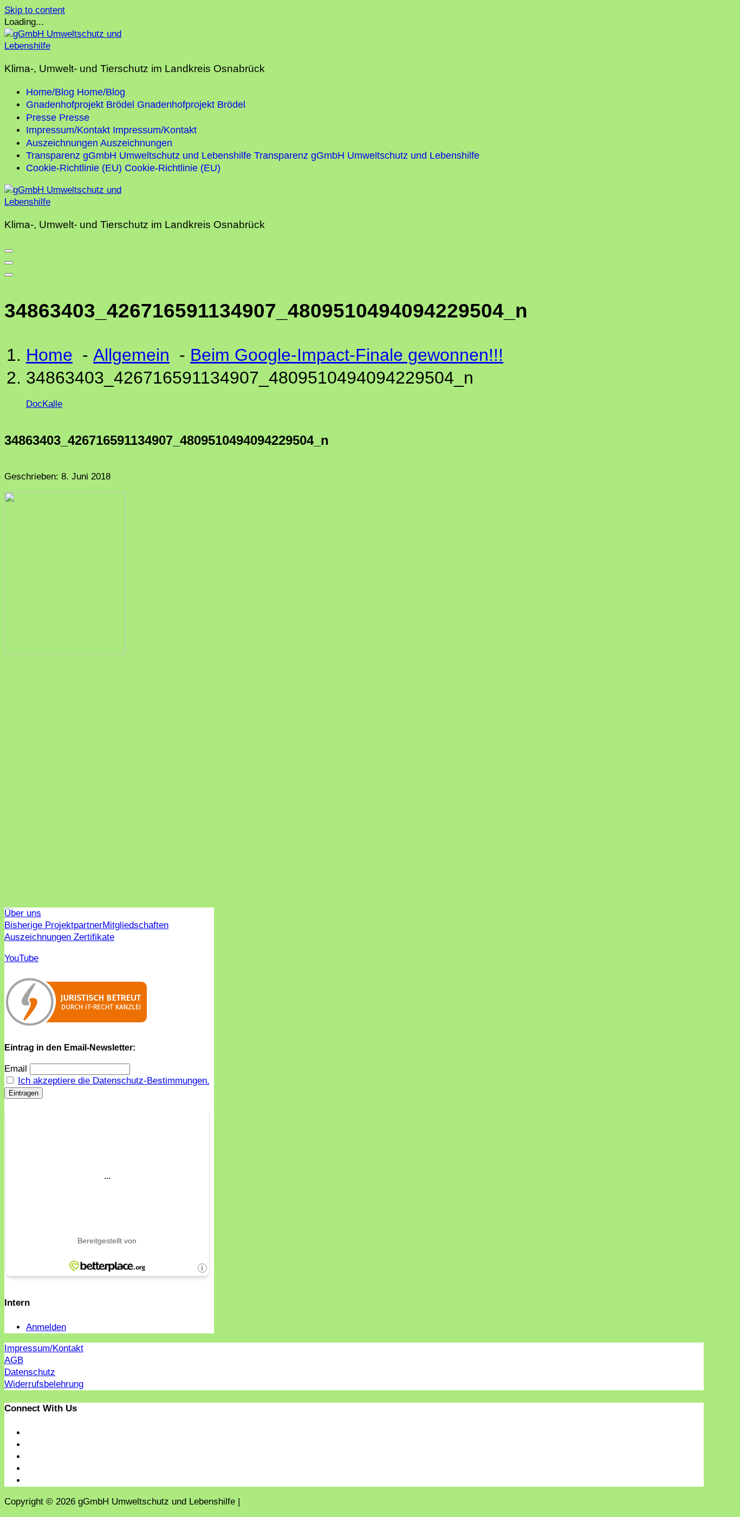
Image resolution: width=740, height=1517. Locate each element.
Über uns (22, 913)
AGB (13, 1360)
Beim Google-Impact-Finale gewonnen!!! (346, 355)
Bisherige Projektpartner (53, 925)
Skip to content (34, 10)
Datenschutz (29, 1372)
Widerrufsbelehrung (43, 1384)
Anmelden (46, 1327)
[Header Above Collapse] (8, 274)
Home (49, 355)
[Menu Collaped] (8, 250)
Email (15, 1069)
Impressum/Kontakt (43, 1348)
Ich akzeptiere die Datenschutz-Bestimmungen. (114, 1080)
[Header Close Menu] (8, 262)
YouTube (21, 958)
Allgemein (131, 355)
